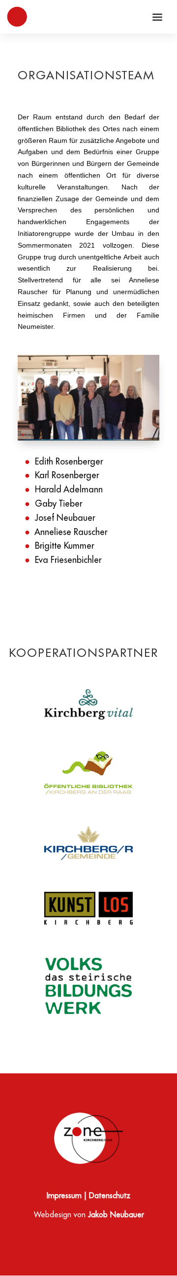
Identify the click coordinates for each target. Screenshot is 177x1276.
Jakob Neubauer (116, 1215)
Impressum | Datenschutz (88, 1196)
